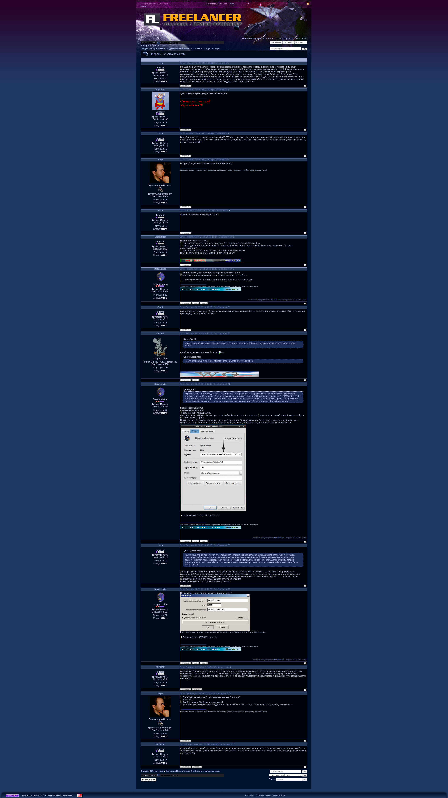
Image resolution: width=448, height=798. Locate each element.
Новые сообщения (251, 38)
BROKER (160, 667)
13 (229, 667)
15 (170, 43)
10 (229, 384)
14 (229, 693)
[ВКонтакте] (292, 4)
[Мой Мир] (303, 4)
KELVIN (160, 333)
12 (229, 589)
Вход (232, 4)
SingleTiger (160, 237)
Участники (267, 38)
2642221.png (205, 515)
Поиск (297, 38)
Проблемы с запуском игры (205, 48)
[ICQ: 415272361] (204, 303)
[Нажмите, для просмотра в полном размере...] (213, 510)
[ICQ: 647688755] (196, 380)
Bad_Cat (160, 89)
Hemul (164, 46)
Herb (160, 63)
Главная (143, 6)
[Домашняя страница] (196, 303)
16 (173, 43)
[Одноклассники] (299, 4)
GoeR (160, 307)
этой (225, 632)
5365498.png (205, 637)
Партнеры (249, 795)
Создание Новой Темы (177, 48)
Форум (144, 48)
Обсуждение (156, 48)
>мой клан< (184, 286)
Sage (160, 159)
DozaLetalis (160, 269)
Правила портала (283, 38)
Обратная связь (263, 795)
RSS (304, 38)
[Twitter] (296, 4)
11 (229, 545)
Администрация (278, 795)
